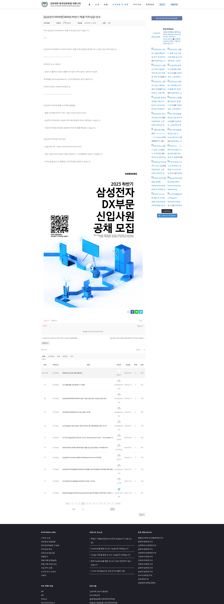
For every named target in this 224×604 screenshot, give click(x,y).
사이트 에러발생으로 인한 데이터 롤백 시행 (108, 571)
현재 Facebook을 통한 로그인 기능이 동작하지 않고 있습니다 (111, 563)
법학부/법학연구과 (145, 549)
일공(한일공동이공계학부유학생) (102, 599)
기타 (71, 356)
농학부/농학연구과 (145, 571)
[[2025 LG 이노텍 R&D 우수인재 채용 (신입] (158, 199)
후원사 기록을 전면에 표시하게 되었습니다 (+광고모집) (111, 540)
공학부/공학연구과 (145, 568)
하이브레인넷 (94, 595)
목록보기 (45, 343)
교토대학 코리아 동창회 (98, 591)
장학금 (65, 356)
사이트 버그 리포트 (48, 571)
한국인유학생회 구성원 (50, 545)
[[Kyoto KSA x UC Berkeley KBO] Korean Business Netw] (175, 183)
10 (108, 503)
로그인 (96, 331)
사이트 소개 (45, 538)
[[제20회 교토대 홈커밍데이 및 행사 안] (175, 103)
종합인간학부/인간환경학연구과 (150, 538)
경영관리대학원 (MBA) (146, 583)
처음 (67, 503)
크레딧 (43, 575)
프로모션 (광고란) (48, 553)
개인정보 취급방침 (48, 541)
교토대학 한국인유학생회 (167, 18)
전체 (43, 356)
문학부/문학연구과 (145, 541)
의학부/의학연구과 (145, 560)
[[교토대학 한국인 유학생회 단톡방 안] (175, 71)
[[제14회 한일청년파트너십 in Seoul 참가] (175, 135)
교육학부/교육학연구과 (147, 545)
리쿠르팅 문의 (46, 549)
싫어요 (54, 320)
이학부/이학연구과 (145, 556)
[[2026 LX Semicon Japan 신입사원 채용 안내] (175, 151)
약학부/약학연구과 (145, 564)
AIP (42, 591)
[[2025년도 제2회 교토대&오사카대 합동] (175, 87)
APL (42, 595)
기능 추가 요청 (46, 568)
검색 (112, 509)
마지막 (118, 503)
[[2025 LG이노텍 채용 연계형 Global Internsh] (158, 183)
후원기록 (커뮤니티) (48, 564)
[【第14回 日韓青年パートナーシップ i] (158, 135)
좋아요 (47, 320)
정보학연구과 (143, 579)
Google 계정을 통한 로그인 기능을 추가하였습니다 (110, 555)
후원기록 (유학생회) (48, 560)
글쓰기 (142, 515)
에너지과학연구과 (145, 575)
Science (44, 599)
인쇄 (140, 320)
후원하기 (44, 556)
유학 (58, 356)
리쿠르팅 (51, 356)
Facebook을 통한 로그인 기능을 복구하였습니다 (109, 548)
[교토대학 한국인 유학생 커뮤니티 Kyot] (158, 103)
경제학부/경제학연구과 (147, 553)
